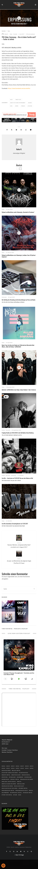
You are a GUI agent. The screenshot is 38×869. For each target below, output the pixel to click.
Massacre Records (27, 779)
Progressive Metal (8, 790)
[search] (34, 589)
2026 (32, 768)
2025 (27, 768)
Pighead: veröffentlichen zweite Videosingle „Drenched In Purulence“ (18, 212)
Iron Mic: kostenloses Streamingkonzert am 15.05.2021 (15, 523)
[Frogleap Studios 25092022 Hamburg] (19, 410)
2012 (3, 766)
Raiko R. (6, 34)
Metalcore (21, 783)
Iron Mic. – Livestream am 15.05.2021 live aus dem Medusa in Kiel (17, 478)
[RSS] (24, 851)
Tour (15, 794)
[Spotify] (21, 851)
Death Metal (6, 774)
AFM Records (6, 770)
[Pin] (16, 129)
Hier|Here (15, 750)
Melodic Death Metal (9, 781)
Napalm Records (7, 786)
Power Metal (23, 788)
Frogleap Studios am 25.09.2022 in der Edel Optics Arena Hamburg (18, 433)
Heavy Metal (15, 779)
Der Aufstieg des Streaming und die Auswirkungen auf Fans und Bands (18, 300)
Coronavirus (24, 772)
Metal (19, 781)
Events (3, 430)
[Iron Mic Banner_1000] (19, 501)
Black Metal (16, 770)
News (11, 34)
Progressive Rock (22, 790)
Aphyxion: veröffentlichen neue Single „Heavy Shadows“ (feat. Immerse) (19, 390)
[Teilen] (26, 129)
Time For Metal (7, 794)
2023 (18, 768)
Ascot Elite (18, 99)
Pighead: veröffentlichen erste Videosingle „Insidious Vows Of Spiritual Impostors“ (18, 256)
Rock (31, 790)
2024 (22, 768)
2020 (3, 768)
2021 (8, 768)
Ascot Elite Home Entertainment (18, 102)
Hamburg (20, 777)
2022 (13, 768)
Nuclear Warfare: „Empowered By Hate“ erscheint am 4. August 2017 (19, 545)
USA (20, 794)
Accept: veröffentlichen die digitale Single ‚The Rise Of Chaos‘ (19, 561)
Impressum (22, 847)
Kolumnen (4, 297)
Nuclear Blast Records (9, 788)
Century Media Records (10, 772)
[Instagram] (13, 851)
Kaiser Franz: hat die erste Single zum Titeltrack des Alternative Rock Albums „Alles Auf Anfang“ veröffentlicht (18, 345)
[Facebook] (6, 851)
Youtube (15, 34)
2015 (13, 766)
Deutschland (16, 774)
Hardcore (28, 777)
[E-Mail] (21, 129)
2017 (12, 99)
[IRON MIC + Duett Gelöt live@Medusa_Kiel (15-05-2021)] (19, 456)
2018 (27, 766)
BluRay (30, 102)
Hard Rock (5, 779)
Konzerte (8, 430)
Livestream (13, 475)
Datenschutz (28, 847)
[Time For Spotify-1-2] (19, 277)
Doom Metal (26, 774)
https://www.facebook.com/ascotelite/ (19, 88)
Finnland (13, 777)
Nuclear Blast (19, 786)
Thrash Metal (28, 792)
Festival (5, 777)
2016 (18, 766)
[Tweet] (11, 129)
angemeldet (11, 576)
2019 (32, 766)
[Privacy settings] (3, 866)
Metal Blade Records (9, 783)
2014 (8, 766)
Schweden (5, 792)
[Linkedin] (17, 851)
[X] (10, 851)
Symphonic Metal (16, 792)
